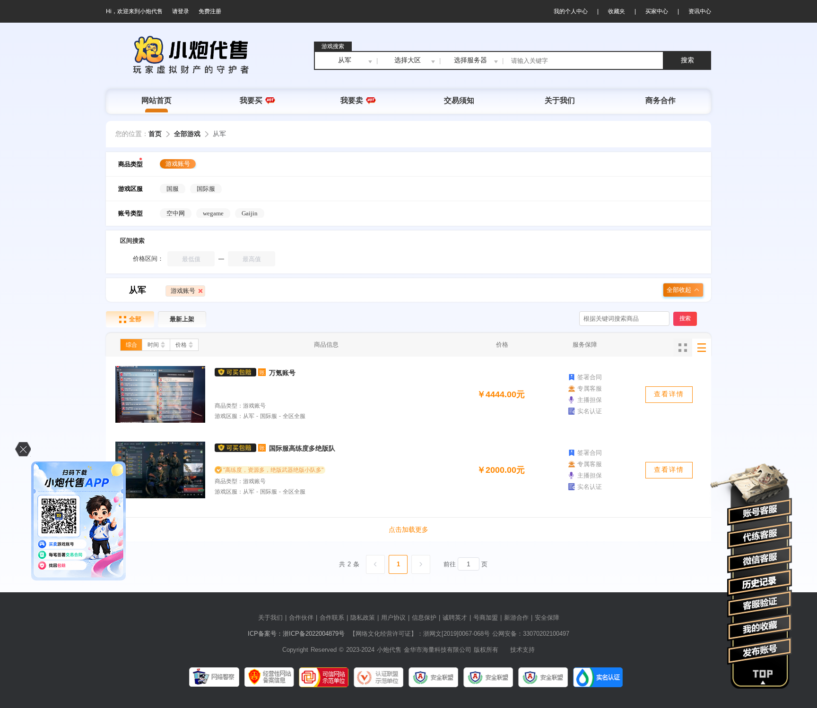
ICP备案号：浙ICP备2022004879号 (296, 633)
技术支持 (522, 649)
